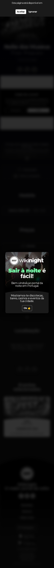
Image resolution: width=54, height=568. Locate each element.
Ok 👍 (27, 308)
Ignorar (33, 11)
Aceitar (21, 11)
